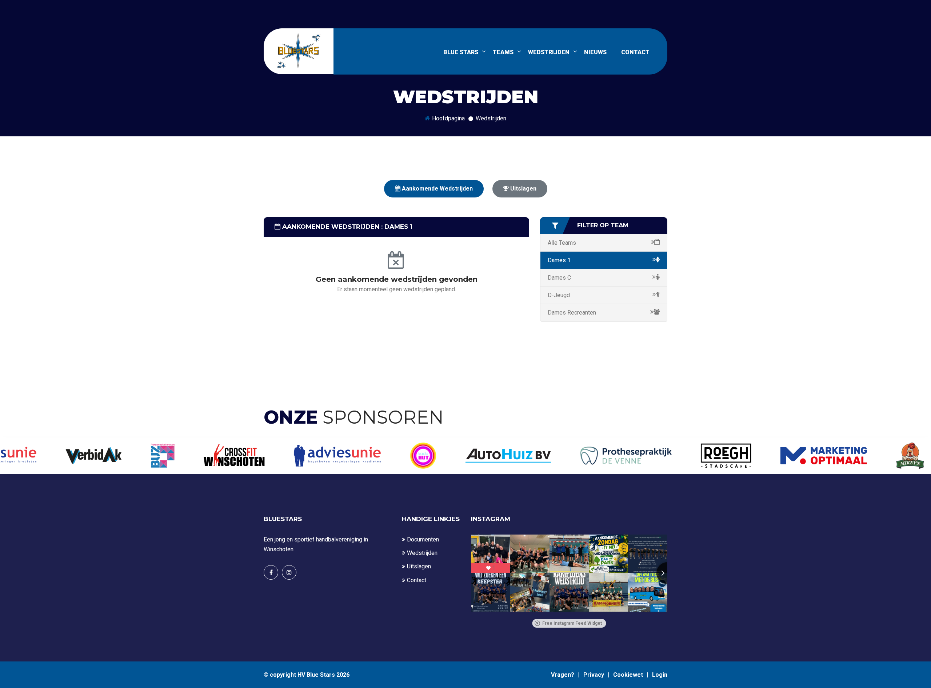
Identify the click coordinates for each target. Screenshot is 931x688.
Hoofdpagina (448, 118)
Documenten (423, 539)
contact (635, 52)
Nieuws (595, 52)
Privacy (593, 674)
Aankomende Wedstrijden (436, 188)
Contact (416, 580)
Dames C (559, 277)
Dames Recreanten (572, 312)
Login (659, 674)
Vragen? (562, 674)
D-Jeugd (559, 295)
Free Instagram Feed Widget (572, 623)
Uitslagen (522, 188)
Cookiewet (628, 674)
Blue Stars (460, 52)
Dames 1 (559, 260)
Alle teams (562, 242)
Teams (503, 52)
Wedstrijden (549, 52)
